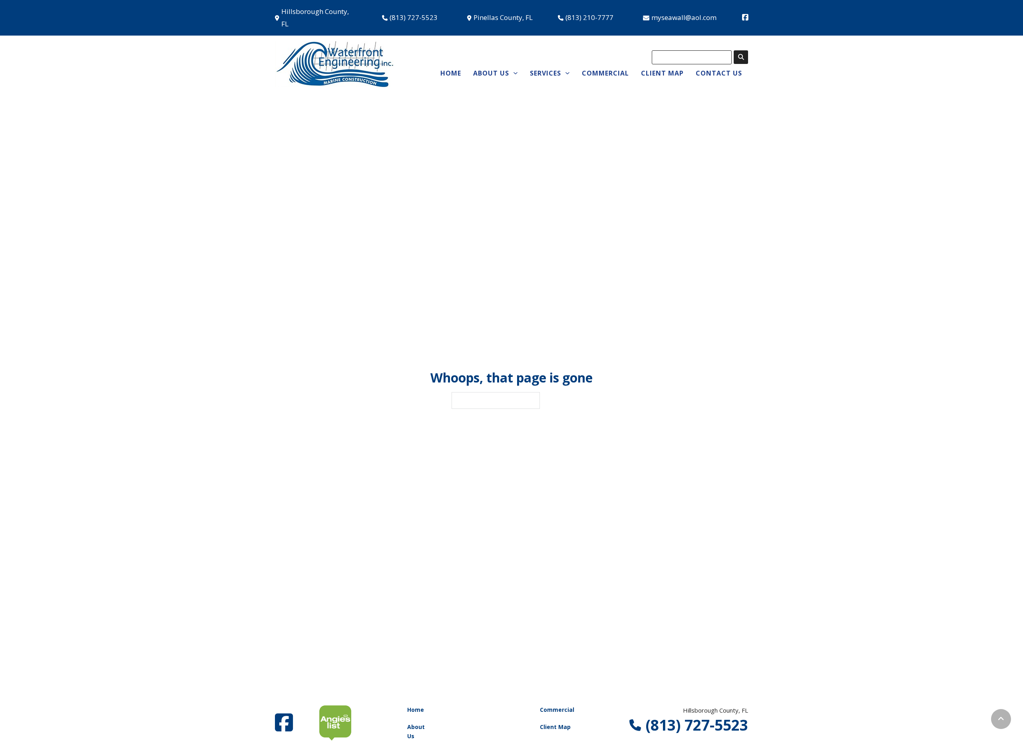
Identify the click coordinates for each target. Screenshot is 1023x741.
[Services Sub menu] (567, 73)
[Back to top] (1001, 719)
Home (450, 73)
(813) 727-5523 (414, 17)
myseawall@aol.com (683, 17)
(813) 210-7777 (589, 17)
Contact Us (719, 73)
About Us (416, 731)
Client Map (662, 73)
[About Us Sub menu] (515, 73)
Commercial (605, 73)
